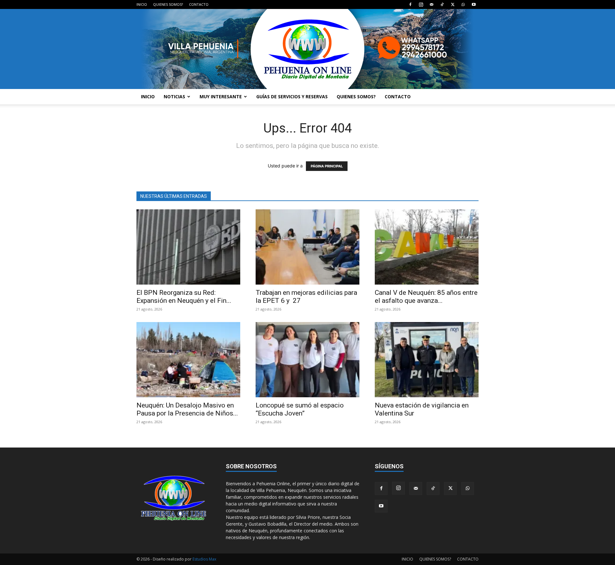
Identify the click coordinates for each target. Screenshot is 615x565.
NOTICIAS (174, 96)
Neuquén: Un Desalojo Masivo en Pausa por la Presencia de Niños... (187, 409)
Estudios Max (204, 559)
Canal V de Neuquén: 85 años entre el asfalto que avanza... (426, 296)
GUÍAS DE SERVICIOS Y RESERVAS (292, 96)
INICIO (141, 4)
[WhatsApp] (463, 4)
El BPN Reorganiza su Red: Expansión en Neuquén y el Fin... (183, 296)
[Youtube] (474, 4)
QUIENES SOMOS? (168, 4)
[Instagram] (421, 4)
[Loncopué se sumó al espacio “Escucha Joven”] (307, 359)
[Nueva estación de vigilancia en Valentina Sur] (427, 359)
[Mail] (431, 4)
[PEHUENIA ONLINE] (307, 49)
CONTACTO (199, 4)
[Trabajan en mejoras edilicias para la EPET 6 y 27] (307, 247)
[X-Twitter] (452, 4)
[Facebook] (410, 4)
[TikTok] (442, 4)
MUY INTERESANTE (221, 96)
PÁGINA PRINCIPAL (327, 166)
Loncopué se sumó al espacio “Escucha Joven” (300, 409)
